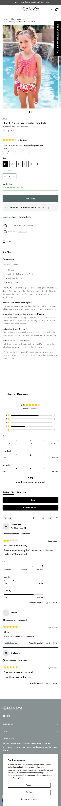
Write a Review (36, 508)
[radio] (6, 151)
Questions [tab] (22, 493)
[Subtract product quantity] (5, 176)
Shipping (6, 216)
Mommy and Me (17, 19)
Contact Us (22, 231)
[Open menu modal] (4, 9)
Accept (29, 785)
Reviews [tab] (8, 493)
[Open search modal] (51, 9)
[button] (30, 140)
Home (5, 19)
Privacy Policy (18, 777)
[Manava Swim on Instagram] (8, 716)
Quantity (7, 170)
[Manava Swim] (30, 9)
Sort (35, 517)
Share (8, 241)
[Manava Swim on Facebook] (4, 716)
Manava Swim (9, 126)
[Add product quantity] (13, 176)
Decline (29, 792)
